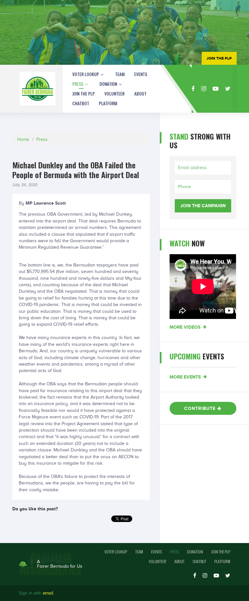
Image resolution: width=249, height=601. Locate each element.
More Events (186, 377)
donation (109, 83)
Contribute (200, 408)
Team (119, 74)
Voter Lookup (86, 74)
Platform (108, 103)
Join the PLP (83, 93)
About (140, 93)
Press (78, 83)
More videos (186, 327)
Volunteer (114, 93)
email (48, 593)
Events (140, 74)
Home (23, 139)
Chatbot (80, 103)
